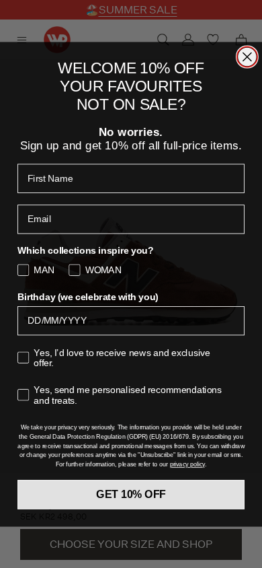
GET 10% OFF (130, 494)
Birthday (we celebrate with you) (88, 297)
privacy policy (187, 464)
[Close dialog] (247, 56)
